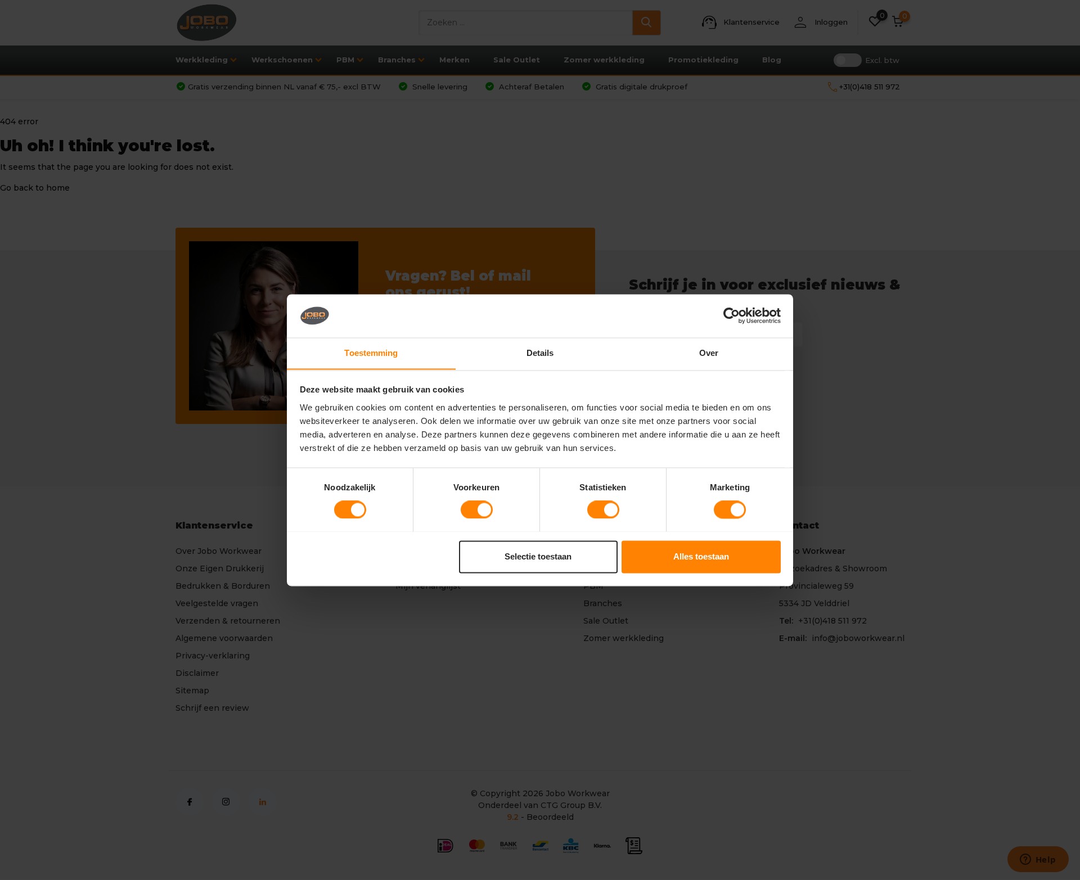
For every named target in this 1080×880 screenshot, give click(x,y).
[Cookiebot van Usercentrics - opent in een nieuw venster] (731, 315)
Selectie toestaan (538, 556)
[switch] (477, 509)
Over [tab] (708, 353)
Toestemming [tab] (371, 353)
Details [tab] (540, 353)
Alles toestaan (701, 556)
